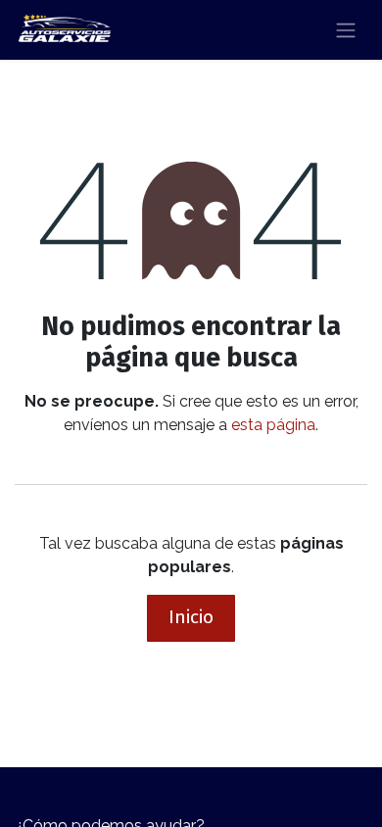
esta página (273, 424)
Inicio (191, 617)
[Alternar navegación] (345, 30)
